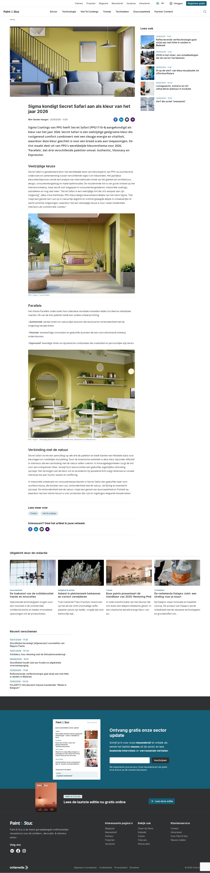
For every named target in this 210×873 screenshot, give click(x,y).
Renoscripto (144, 844)
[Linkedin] (121, 119)
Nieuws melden (178, 840)
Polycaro (142, 840)
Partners (79, 3)
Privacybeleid (120, 867)
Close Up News (145, 828)
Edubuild (142, 832)
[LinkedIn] (12, 851)
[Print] (133, 119)
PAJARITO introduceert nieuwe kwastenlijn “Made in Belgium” (38, 684)
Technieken (122, 11)
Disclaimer (134, 867)
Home (12, 19)
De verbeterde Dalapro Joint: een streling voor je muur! (175, 595)
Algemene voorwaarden (85, 867)
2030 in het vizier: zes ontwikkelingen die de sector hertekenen (177, 56)
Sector (53, 11)
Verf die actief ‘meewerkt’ (171, 101)
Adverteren (144, 3)
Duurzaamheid (141, 11)
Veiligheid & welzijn (66, 590)
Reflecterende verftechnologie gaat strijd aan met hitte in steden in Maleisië (176, 42)
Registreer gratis (196, 3)
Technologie (69, 11)
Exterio (141, 836)
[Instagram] (24, 851)
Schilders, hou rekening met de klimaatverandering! (37, 653)
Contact (175, 828)
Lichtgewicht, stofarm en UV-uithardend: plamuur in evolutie (173, 87)
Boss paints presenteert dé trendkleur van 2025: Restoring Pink (128, 595)
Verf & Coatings (89, 11)
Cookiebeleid (105, 867)
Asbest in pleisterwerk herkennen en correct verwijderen (79, 595)
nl (158, 3)
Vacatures (131, 3)
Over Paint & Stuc (179, 836)
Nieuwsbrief (117, 3)
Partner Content (164, 11)
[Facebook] (115, 119)
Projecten (91, 3)
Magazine (103, 3)
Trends (107, 11)
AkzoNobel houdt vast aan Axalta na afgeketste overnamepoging (35, 662)
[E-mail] (127, 119)
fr (162, 3)
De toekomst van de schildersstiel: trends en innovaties (32, 595)
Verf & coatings (49, 513)
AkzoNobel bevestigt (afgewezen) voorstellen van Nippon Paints (37, 642)
